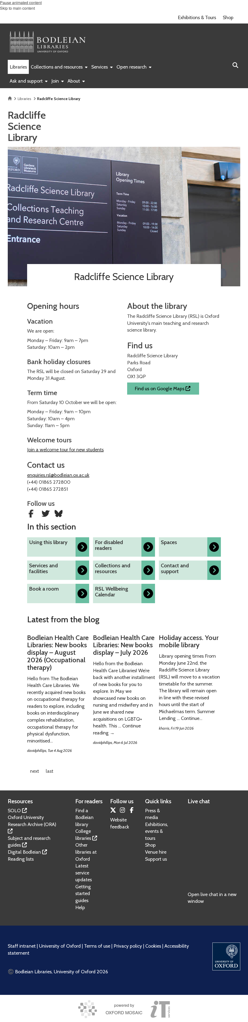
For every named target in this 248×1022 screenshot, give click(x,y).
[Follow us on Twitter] (46, 515)
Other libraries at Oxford (86, 852)
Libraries (24, 98)
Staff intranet (22, 946)
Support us (156, 859)
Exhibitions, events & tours (156, 831)
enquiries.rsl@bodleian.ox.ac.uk (58, 475)
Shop (150, 845)
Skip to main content (17, 8)
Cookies (153, 946)
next (34, 771)
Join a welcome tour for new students (65, 449)
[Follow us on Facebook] (32, 515)
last (49, 771)
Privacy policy (128, 946)
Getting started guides (83, 893)
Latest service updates (83, 872)
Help (80, 907)
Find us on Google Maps (160, 388)
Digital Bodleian (24, 852)
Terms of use (97, 946)
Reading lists (21, 859)
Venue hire (155, 852)
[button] (235, 65)
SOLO (14, 810)
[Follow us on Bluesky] (58, 515)
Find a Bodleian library (84, 817)
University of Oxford (60, 946)
